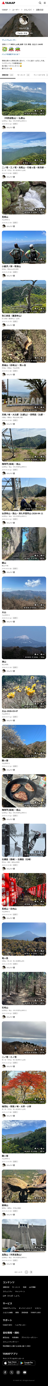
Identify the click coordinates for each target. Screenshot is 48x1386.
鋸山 (4, 562)
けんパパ (27, 9)
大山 (4, 612)
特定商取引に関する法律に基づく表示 (17, 1346)
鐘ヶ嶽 (5, 760)
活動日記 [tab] (7, 75)
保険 (17, 1312)
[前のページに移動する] (26, 1272)
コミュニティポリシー (11, 1342)
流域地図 (24, 1312)
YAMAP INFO (7, 1325)
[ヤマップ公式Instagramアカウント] (18, 1372)
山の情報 (32, 1287)
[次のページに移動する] (31, 1272)
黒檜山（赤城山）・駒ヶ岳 (14, 365)
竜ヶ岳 (5, 958)
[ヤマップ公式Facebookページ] (5, 1372)
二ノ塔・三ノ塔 (9, 1056)
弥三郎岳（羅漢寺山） (12, 315)
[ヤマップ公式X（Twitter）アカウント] (11, 1372)
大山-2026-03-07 (10, 710)
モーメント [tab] (23, 75)
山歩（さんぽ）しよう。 (12, 1296)
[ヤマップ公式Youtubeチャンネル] (24, 1372)
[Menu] (31, 33)
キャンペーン (20, 1291)
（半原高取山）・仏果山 (13, 117)
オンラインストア (25, 1308)
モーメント (16, 1287)
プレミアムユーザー (9, 40)
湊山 (4, 661)
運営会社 (6, 1337)
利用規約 (15, 1337)
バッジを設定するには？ (11, 54)
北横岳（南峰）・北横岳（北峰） (17, 859)
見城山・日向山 (9, 908)
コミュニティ (7, 1291)
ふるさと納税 (8, 1312)
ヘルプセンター (20, 1325)
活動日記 (6, 1287)
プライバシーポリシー (29, 1337)
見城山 (5, 216)
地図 (24, 1287)
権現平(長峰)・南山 (11, 463)
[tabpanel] (24, 676)
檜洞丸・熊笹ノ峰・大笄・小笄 (16, 1106)
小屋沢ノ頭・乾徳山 (11, 266)
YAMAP (5, 9)
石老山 (5, 1007)
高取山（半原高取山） (12, 1254)
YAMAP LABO (36, 1312)
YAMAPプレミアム (9, 1308)
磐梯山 (5, 1205)
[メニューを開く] (44, 3)
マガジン (38, 1308)
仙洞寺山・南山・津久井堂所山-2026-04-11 (22, 513)
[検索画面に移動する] (40, 3)
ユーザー (16, 9)
